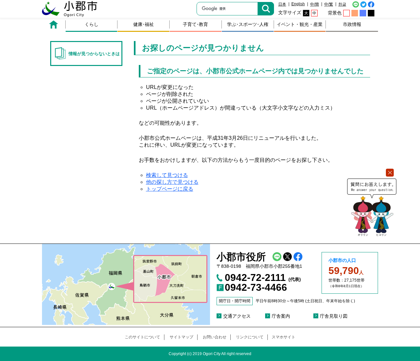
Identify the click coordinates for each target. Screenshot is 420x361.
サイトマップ (181, 337)
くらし (91, 24)
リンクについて (249, 337)
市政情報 (352, 24)
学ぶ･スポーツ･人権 (247, 24)
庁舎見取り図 (333, 316)
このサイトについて (142, 337)
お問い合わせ (214, 337)
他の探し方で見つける (172, 182)
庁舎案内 (281, 316)
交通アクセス (237, 316)
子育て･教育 (195, 24)
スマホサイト (283, 337)
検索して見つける (167, 175)
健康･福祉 (143, 24)
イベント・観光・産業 (300, 24)
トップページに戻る (169, 189)
